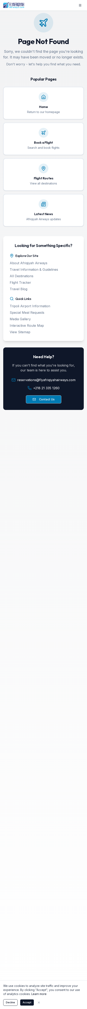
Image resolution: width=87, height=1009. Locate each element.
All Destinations (21, 276)
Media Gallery (20, 319)
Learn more (39, 994)
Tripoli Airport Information (30, 306)
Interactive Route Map (27, 325)
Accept (27, 1002)
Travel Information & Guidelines (34, 269)
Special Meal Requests (27, 312)
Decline (10, 1002)
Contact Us (47, 399)
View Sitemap (20, 332)
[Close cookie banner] (38, 1002)
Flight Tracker (20, 282)
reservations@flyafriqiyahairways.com (46, 380)
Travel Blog (18, 289)
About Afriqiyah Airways (28, 263)
